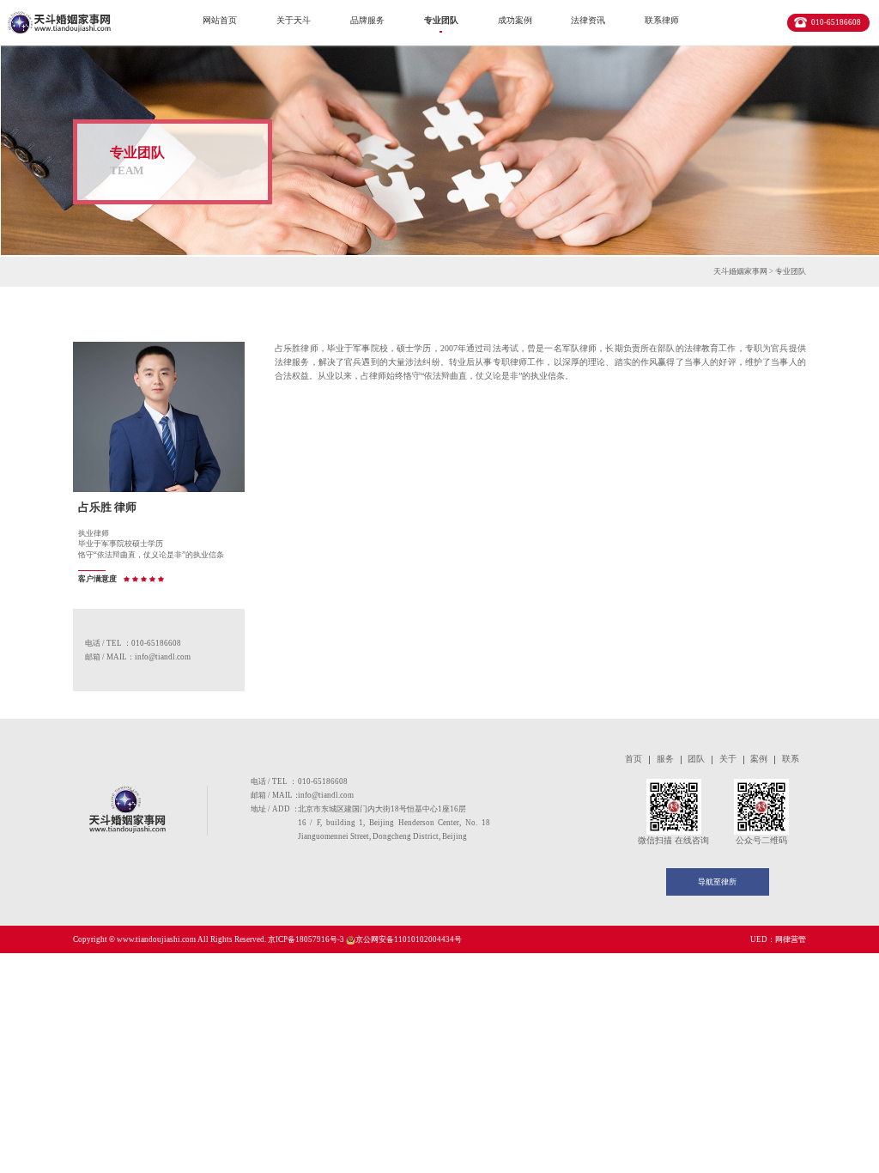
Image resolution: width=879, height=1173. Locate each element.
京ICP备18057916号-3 (307, 939)
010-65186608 (836, 22)
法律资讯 (588, 20)
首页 (633, 758)
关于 (728, 758)
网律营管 (790, 939)
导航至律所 (717, 882)
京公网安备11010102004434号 (408, 939)
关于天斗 (293, 20)
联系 (790, 758)
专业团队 (441, 20)
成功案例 (515, 20)
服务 (665, 758)
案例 (758, 758)
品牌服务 (367, 20)
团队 (696, 758)
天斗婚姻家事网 (740, 271)
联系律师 (662, 20)
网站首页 (220, 20)
